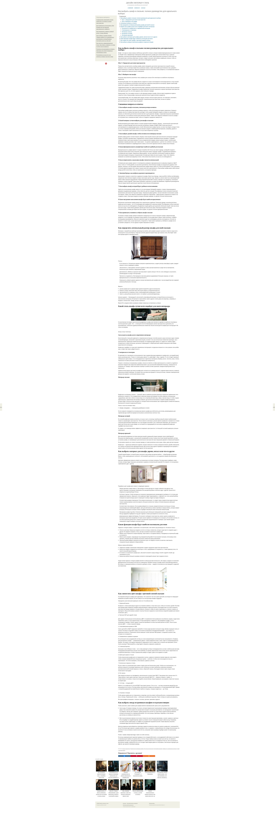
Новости (137, 8)
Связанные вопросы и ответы (129, 23)
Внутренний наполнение (158, 748)
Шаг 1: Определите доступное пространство (133, 20)
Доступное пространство (148, 748)
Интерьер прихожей (127, 35)
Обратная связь (152, 803)
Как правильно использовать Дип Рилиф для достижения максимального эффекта (105, 27)
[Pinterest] (136, 756)
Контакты (124, 803)
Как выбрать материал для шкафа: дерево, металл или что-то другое (139, 37)
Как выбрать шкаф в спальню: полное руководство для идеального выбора (141, 18)
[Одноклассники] (149, 756)
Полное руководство (126, 748)
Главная (130, 8)
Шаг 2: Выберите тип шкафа (129, 21)
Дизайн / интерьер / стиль (137, 3)
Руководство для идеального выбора (137, 748)
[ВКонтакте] (124, 756)
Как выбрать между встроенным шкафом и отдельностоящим (137, 42)
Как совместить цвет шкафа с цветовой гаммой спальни (135, 40)
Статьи (143, 8)
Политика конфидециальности (128, 804)
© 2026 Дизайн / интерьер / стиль (102, 803)
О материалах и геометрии (129, 30)
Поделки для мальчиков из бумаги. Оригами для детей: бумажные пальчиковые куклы (105, 50)
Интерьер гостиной (127, 33)
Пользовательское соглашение (132, 803)
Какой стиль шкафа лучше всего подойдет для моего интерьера (137, 26)
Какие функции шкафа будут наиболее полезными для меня (137, 38)
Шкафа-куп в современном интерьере (170, 748)
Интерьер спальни (127, 32)
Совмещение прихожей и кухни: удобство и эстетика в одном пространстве (104, 21)
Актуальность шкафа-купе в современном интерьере (136, 28)
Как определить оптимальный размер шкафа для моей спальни (137, 25)
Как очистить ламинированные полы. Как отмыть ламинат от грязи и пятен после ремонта (105, 45)
